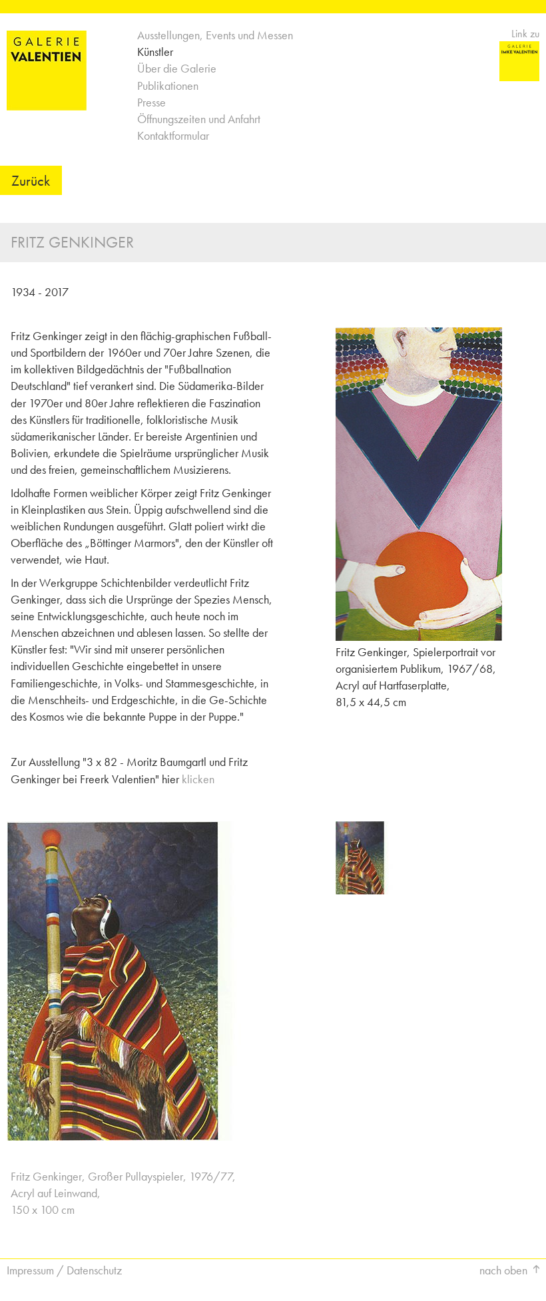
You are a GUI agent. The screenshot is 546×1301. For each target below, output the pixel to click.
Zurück (30, 180)
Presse (151, 102)
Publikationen (167, 85)
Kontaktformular (173, 135)
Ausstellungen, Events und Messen (215, 35)
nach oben (503, 1270)
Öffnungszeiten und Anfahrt (198, 118)
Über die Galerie (176, 68)
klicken (198, 779)
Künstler (155, 51)
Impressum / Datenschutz (64, 1270)
